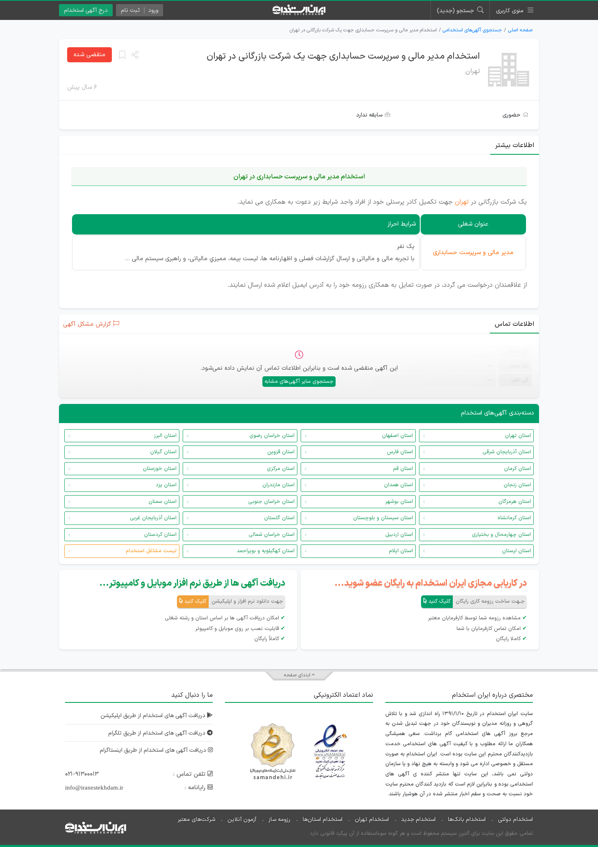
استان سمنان (162, 502)
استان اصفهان (397, 436)
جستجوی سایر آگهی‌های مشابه (299, 381)
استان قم (403, 469)
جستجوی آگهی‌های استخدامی (472, 30)
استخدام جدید (418, 819)
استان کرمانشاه (514, 518)
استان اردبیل (399, 535)
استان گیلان (163, 452)
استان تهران (518, 436)
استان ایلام (401, 551)
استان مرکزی (281, 469)
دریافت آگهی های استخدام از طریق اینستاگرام (154, 750)
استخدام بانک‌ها (467, 819)
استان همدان (398, 485)
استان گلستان (279, 518)
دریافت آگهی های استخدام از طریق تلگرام (157, 733)
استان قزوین (281, 452)
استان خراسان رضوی (272, 436)
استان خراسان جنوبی (271, 502)
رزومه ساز (279, 819)
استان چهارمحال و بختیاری (501, 535)
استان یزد (166, 485)
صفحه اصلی (520, 30)
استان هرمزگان (514, 502)
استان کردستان (160, 535)
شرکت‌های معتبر (196, 819)
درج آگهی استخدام (86, 10)
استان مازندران (278, 485)
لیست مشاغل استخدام (151, 551)
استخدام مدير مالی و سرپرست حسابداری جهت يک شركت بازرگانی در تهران (343, 56)
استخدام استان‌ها (323, 819)
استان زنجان (517, 485)
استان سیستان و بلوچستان (383, 518)
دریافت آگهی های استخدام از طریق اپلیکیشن (153, 715)
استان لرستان (516, 551)
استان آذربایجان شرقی (506, 452)
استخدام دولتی (515, 819)
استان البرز (165, 436)
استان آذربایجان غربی (153, 518)
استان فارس (400, 452)
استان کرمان (517, 469)
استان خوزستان (160, 469)
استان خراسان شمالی (272, 535)
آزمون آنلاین (241, 819)
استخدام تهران (372, 819)
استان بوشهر (399, 502)
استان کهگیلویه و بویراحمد (266, 551)
